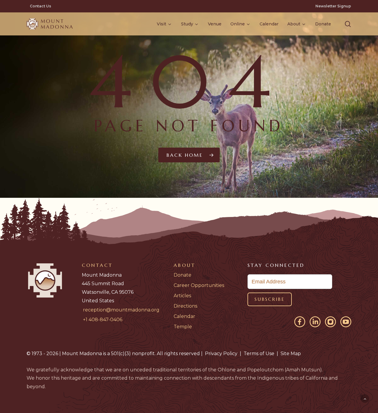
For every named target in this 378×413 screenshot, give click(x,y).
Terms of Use (259, 353)
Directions (185, 306)
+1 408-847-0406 (102, 319)
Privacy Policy (221, 353)
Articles (182, 295)
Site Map (291, 353)
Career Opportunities (199, 285)
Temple (183, 326)
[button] (347, 24)
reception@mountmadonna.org (121, 310)
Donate (182, 275)
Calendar (184, 316)
